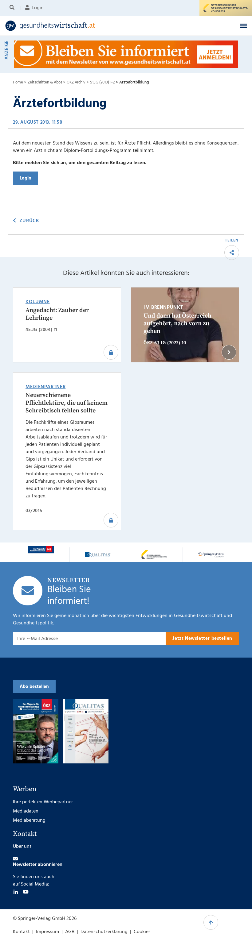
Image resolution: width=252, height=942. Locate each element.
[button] (243, 26)
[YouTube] (25, 891)
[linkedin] (15, 891)
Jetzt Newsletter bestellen (202, 638)
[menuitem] (13, 8)
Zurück (29, 221)
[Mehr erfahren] (41, 549)
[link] (99, 26)
